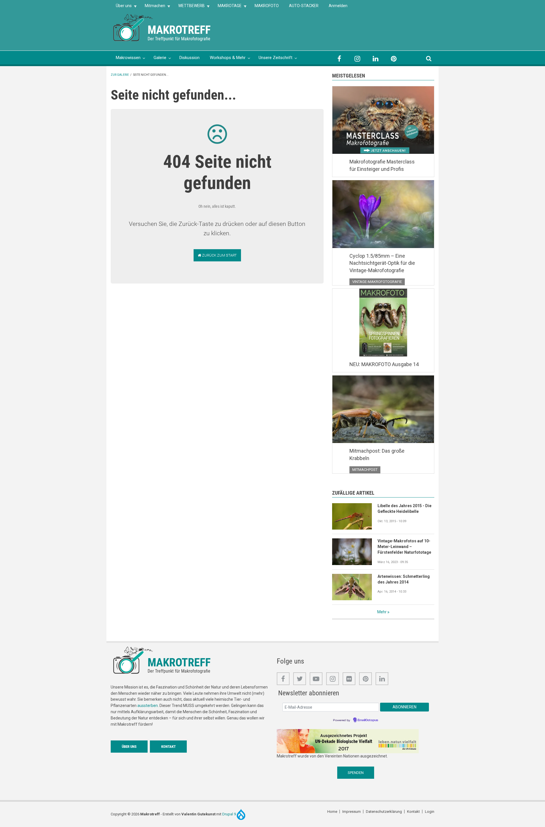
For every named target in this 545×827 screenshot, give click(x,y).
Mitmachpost (365, 469)
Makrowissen (128, 57)
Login (429, 811)
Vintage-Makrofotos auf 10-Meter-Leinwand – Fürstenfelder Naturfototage (404, 547)
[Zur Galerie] (133, 27)
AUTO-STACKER (303, 5)
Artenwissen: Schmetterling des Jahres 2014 (404, 579)
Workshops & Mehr (228, 57)
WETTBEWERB (189, 7)
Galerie (160, 57)
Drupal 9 (229, 814)
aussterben (147, 705)
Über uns (121, 7)
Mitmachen (152, 7)
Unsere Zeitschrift (275, 57)
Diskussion (189, 57)
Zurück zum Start (219, 255)
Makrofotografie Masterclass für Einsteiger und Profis (382, 165)
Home (332, 811)
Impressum (351, 811)
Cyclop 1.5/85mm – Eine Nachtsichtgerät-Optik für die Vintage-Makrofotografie (382, 263)
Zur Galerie (120, 74)
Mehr (382, 612)
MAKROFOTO (267, 5)
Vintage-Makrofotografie (377, 282)
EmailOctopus (368, 720)
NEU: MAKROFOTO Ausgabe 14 (384, 364)
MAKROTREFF (179, 30)
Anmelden (338, 5)
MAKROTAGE (227, 7)
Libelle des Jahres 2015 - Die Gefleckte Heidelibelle (404, 508)
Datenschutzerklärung (384, 811)
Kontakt (168, 746)
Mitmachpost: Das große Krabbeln (376, 454)
